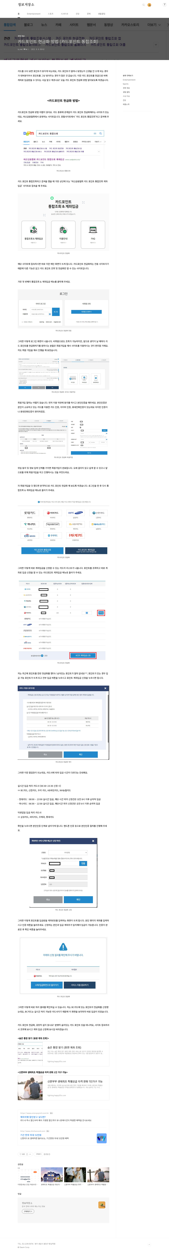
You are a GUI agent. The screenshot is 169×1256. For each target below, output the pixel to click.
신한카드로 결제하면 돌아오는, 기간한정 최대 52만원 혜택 (44, 1138)
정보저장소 (26, 5)
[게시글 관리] (30, 1154)
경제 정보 (126, 88)
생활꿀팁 (101, 13)
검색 (143, 5)
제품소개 (126, 104)
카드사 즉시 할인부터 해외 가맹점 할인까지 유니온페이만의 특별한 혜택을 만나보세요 (56, 1120)
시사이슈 (64, 13)
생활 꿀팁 (126, 92)
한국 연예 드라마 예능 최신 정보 (33, 1206)
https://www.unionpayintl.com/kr (34, 1113)
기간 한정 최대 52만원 (30, 1134)
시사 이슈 (126, 96)
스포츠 (50, 13)
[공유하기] (27, 1154)
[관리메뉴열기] (165, 4)
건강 (77, 13)
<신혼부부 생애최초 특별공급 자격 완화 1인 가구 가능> (43, 1072)
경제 (89, 13)
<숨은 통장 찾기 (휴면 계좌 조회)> (33, 1038)
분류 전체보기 (128, 75)
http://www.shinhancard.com (32, 1131)
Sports (125, 84)
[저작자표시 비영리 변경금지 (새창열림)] (47, 1154)
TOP (149, 1245)
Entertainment (33, 13)
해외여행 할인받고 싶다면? (33, 1116)
